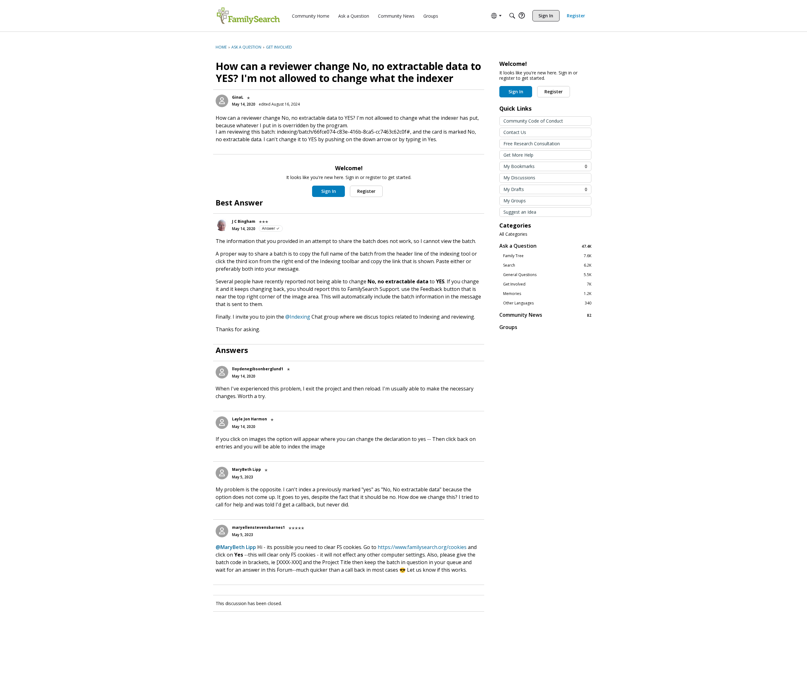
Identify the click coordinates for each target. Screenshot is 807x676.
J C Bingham (243, 221)
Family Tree (547, 256)
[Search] (512, 15)
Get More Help (518, 155)
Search (547, 265)
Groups (508, 327)
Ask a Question (545, 246)
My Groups (514, 201)
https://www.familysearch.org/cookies (422, 547)
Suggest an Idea (519, 212)
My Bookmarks (545, 166)
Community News (545, 315)
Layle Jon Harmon (249, 419)
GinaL (237, 97)
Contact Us (514, 132)
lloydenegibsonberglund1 (257, 369)
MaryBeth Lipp (246, 469)
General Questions (547, 275)
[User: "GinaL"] (222, 101)
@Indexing (297, 316)
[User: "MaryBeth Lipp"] (222, 473)
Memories (547, 294)
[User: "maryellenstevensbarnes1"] (222, 531)
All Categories (513, 234)
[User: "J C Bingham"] (222, 224)
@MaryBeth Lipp (236, 547)
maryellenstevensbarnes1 (258, 527)
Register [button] (366, 191)
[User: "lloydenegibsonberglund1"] (222, 372)
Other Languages (547, 303)
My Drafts (545, 189)
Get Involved (547, 284)
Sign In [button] (328, 191)
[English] (248, 16)
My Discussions (519, 178)
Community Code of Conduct (533, 121)
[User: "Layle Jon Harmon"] (222, 422)
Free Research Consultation (531, 144)
